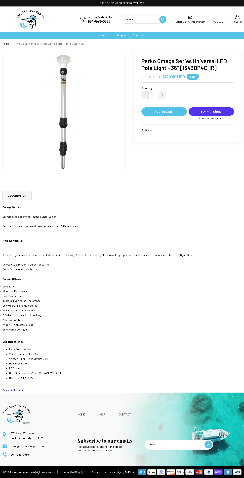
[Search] (162, 19)
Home (5, 43)
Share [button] (148, 130)
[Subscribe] (208, 444)
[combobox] (140, 19)
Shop (101, 414)
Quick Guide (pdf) (12, 390)
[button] (119, 35)
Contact (125, 414)
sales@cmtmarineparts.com (28, 446)
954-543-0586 (20, 454)
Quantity (146, 88)
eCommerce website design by (107, 472)
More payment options (211, 118)
